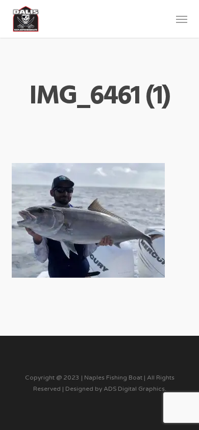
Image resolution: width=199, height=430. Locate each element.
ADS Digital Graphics (134, 388)
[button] (181, 19)
